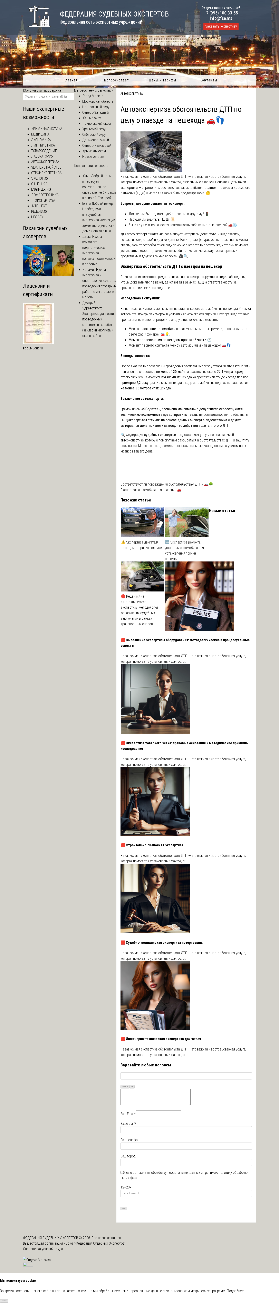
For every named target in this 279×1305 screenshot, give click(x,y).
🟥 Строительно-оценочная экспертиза (152, 845)
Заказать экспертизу (221, 26)
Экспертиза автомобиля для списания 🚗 (151, 490)
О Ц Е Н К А (39, 184)
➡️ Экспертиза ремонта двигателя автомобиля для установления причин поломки (184, 550)
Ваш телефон (130, 1140)
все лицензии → (35, 348)
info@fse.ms (221, 18)
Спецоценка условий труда (43, 1249)
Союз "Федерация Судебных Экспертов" (95, 1243)
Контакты (208, 80)
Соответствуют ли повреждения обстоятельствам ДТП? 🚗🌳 (167, 484)
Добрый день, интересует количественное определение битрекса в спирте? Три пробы (99, 187)
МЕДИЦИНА (40, 134)
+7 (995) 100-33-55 (221, 13)
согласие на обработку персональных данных (166, 1172)
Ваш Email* (128, 1114)
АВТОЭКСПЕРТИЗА (132, 93)
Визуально (125, 1087)
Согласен (4, 1301)
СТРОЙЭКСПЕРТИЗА (46, 173)
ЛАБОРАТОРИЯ (42, 156)
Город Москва (92, 96)
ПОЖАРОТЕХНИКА (45, 195)
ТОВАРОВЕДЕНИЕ (44, 151)
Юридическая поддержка (42, 90)
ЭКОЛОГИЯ (39, 178)
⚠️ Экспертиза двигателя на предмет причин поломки (141, 545)
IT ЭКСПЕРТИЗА (43, 200)
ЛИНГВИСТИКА (43, 145)
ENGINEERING (41, 189)
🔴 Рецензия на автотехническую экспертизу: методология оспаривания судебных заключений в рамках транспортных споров (139, 610)
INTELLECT (39, 206)
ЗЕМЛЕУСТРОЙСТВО (46, 167)
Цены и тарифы (162, 80)
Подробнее (235, 1291)
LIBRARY (37, 217)
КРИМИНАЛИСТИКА (46, 129)
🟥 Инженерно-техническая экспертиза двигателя (161, 1039)
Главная (71, 80)
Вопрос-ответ (116, 80)
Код (132, 1087)
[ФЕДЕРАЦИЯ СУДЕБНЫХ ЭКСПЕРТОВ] (37, 29)
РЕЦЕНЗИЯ (39, 211)
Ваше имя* (128, 1123)
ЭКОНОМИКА (41, 140)
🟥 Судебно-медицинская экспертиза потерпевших (162, 942)
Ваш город (128, 1156)
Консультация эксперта (91, 165)
